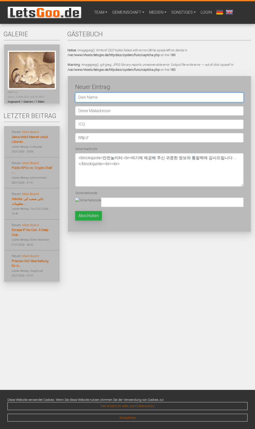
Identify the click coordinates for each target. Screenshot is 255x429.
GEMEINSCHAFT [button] (126, 12)
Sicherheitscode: (86, 193)
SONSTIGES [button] (182, 12)
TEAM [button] (99, 12)
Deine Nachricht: (86, 149)
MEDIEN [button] (156, 12)
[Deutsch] (219, 11)
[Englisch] (228, 11)
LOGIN (206, 12)
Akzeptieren (127, 418)
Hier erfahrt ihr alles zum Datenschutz (127, 406)
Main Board (30, 132)
